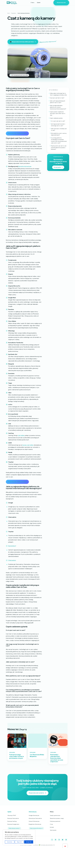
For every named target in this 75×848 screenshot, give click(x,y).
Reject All (19, 842)
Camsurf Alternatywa (34, 821)
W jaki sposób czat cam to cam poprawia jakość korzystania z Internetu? (58, 147)
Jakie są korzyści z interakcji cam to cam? (59, 129)
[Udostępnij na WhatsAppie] (62, 839)
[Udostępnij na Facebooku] (55, 839)
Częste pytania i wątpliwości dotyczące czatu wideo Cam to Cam (57, 113)
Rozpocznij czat (61, 2)
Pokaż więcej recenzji (14, 828)
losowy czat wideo (27, 445)
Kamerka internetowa (24, 166)
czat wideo (21, 435)
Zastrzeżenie (53, 830)
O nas (51, 824)
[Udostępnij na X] (52, 839)
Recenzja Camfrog (11, 821)
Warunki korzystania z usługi (57, 818)
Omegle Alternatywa (34, 815)
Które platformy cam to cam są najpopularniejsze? (58, 134)
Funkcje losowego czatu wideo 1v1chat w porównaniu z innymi (16, 756)
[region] (19, 837)
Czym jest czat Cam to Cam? (57, 98)
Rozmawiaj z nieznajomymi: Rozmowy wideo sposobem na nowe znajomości (56, 758)
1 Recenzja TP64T (11, 815)
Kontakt (52, 827)
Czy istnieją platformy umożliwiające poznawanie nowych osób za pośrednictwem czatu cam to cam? (59, 140)
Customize (9, 842)
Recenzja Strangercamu (13, 824)
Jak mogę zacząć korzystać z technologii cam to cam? (58, 124)
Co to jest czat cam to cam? (58, 121)
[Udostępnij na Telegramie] (66, 839)
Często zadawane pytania (56, 118)
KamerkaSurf (12, 546)
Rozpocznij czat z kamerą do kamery (17, 133)
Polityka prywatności (55, 821)
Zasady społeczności (55, 815)
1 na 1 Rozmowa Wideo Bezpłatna (37, 755)
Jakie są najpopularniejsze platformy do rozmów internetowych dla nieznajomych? (58, 107)
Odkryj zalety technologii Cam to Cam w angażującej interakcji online (58, 94)
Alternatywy (33, 812)
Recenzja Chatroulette (13, 818)
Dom (8, 13)
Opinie (9, 812)
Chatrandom (12, 560)
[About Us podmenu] (34, 2)
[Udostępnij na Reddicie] (59, 839)
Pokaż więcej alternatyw (36, 828)
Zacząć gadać (57, 167)
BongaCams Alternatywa (35, 824)
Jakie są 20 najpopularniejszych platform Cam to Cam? (57, 101)
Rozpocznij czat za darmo (36, 793)
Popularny (13, 13)
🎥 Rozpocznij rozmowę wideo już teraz (22, 42)
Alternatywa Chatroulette (35, 818)
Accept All (28, 842)
